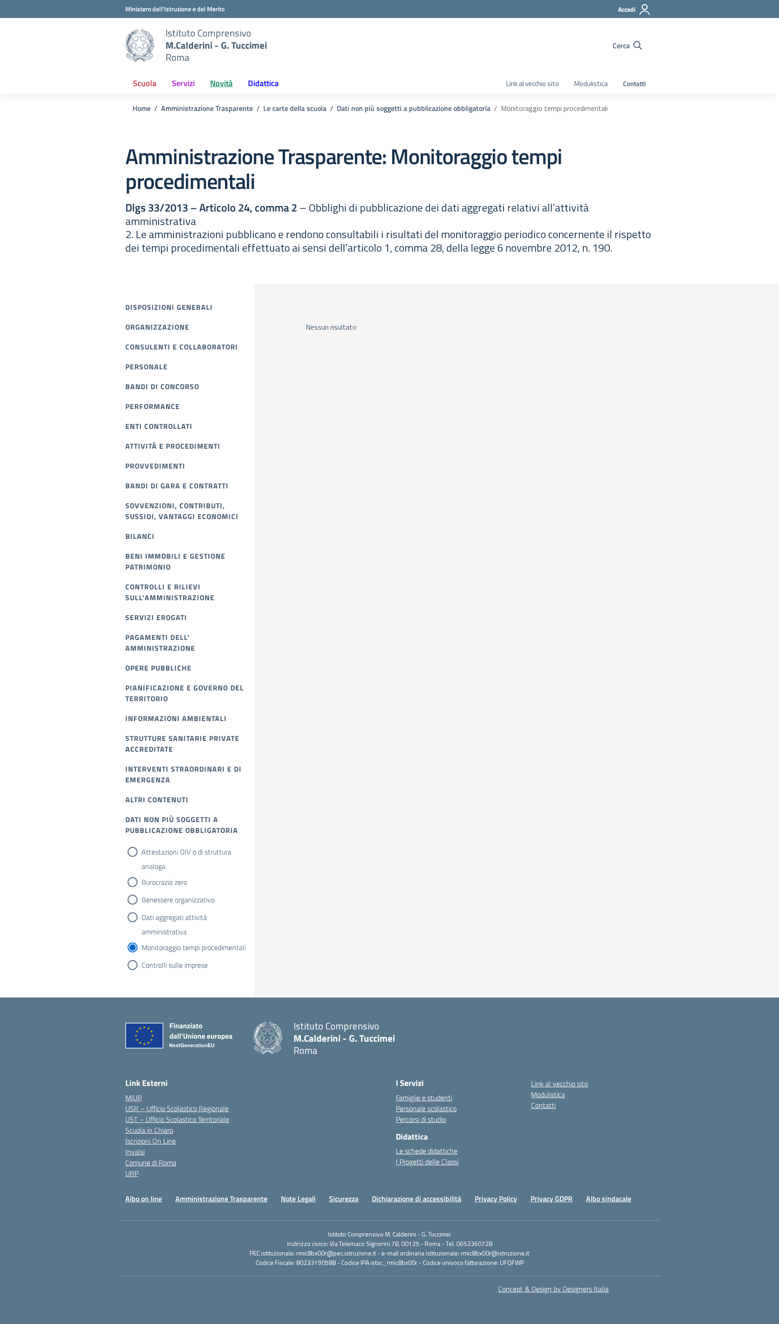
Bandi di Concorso (162, 386)
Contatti (634, 83)
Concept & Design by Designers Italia (553, 1288)
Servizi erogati (156, 617)
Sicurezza (343, 1198)
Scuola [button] (144, 83)
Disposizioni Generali (169, 307)
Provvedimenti (155, 465)
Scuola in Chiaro (149, 1130)
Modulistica (591, 83)
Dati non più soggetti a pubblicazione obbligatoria (181, 825)
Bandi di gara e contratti (177, 485)
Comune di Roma (150, 1162)
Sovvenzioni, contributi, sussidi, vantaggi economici (181, 511)
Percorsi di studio (421, 1119)
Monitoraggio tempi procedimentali (194, 947)
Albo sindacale (608, 1198)
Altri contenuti (156, 799)
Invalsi (135, 1151)
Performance (152, 406)
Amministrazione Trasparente (221, 1198)
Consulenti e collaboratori (181, 346)
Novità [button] (221, 83)
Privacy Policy (496, 1198)
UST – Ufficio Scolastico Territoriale (177, 1119)
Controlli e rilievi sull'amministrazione (170, 592)
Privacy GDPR (552, 1198)
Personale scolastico (426, 1108)
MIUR (133, 1097)
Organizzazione (157, 327)
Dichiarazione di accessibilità (416, 1198)
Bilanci (140, 536)
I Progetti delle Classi (427, 1161)
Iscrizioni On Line (150, 1141)
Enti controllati (158, 426)
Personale (146, 366)
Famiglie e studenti (424, 1097)
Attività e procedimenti (172, 446)
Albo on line (143, 1198)
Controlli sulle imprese (175, 965)
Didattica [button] (263, 83)
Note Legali (298, 1198)
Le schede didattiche (427, 1150)
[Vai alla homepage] (139, 45)
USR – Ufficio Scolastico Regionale (177, 1108)
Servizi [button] (183, 83)
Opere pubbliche (158, 667)
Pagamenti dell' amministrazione (160, 642)
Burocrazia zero (164, 882)
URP (131, 1173)
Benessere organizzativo (178, 899)
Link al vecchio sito (532, 83)
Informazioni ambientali (176, 718)
